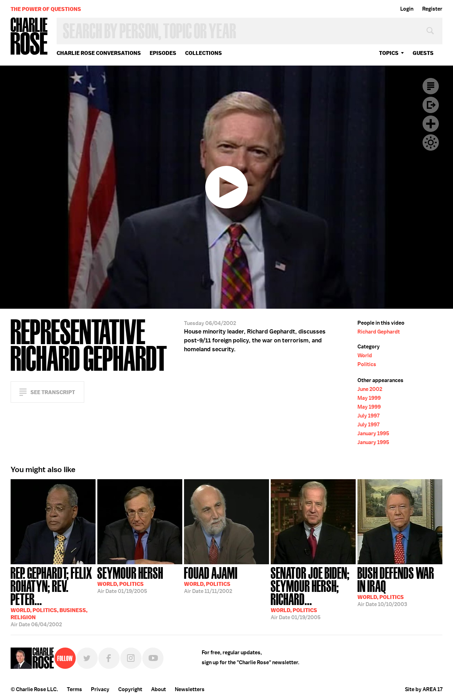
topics (388, 53)
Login (406, 8)
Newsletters (190, 689)
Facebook (109, 658)
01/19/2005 (130, 579)
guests (423, 53)
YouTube (153, 658)
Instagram (131, 658)
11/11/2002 (210, 579)
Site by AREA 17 (423, 689)
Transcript (431, 86)
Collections (203, 53)
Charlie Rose (29, 36)
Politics (366, 364)
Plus (431, 124)
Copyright (130, 689)
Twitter (87, 658)
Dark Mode (431, 142)
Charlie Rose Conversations (99, 53)
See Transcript (52, 392)
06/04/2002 (51, 596)
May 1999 (369, 398)
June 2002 (369, 389)
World (364, 355)
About (158, 689)
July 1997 (368, 415)
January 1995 (373, 433)
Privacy (100, 689)
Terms (74, 689)
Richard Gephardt (378, 331)
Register (432, 8)
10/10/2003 (395, 586)
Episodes (163, 53)
